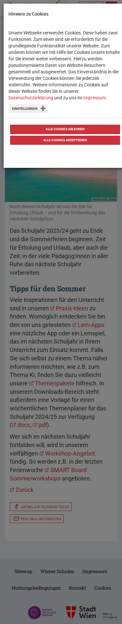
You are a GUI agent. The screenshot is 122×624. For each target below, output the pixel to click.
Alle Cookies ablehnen (65, 129)
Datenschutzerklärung (30, 97)
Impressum (94, 97)
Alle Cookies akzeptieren (65, 140)
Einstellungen (24, 108)
